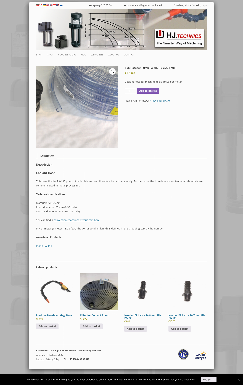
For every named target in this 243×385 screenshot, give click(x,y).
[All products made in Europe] (183, 358)
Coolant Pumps (67, 54)
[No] (238, 379)
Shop (50, 54)
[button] (112, 71)
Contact (129, 54)
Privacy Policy (52, 359)
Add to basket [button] (47, 326)
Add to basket (148, 90)
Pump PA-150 (44, 246)
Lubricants (97, 54)
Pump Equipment (159, 101)
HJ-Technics (51, 354)
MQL (83, 54)
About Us (113, 54)
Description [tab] (47, 155)
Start (39, 54)
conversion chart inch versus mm (77, 220)
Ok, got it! (208, 379)
